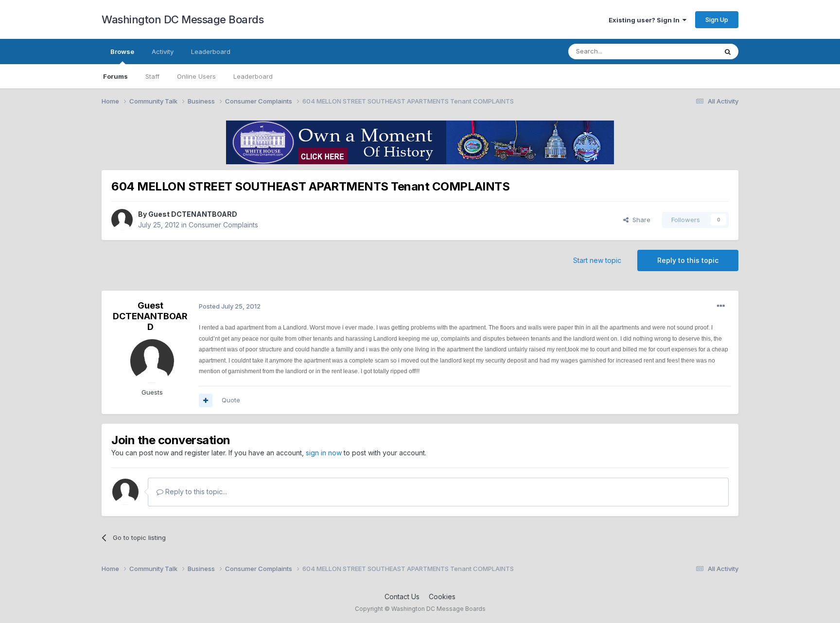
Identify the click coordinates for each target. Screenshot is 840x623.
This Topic (688, 51)
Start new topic (597, 260)
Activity (163, 51)
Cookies (442, 596)
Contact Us (402, 596)
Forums (115, 76)
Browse (122, 51)
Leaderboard (253, 76)
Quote (231, 400)
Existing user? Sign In (645, 20)
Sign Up (716, 19)
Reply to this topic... (195, 491)
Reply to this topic (687, 260)
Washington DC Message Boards (182, 19)
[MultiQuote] (205, 400)
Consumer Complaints (223, 225)
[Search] (727, 51)
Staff (152, 76)
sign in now (324, 453)
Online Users (196, 76)
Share (639, 220)
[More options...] (721, 306)
